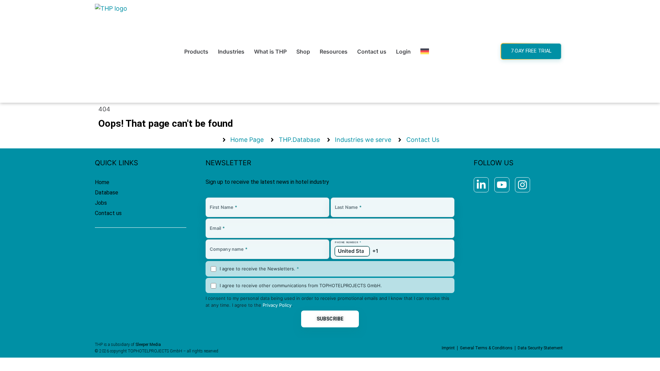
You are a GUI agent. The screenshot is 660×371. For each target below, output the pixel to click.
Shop (303, 51)
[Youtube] (501, 184)
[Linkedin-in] (481, 184)
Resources (334, 51)
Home (102, 182)
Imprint (448, 348)
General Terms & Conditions (486, 348)
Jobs (101, 203)
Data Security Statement (540, 348)
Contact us (371, 51)
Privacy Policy (277, 305)
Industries (231, 51)
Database (106, 192)
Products (196, 51)
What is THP (270, 51)
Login (403, 51)
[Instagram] (522, 184)
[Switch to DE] (425, 51)
